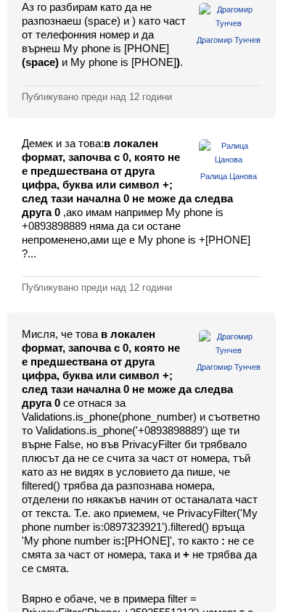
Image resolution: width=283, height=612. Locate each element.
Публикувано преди (97, 96)
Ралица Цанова (228, 176)
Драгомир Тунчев (229, 40)
